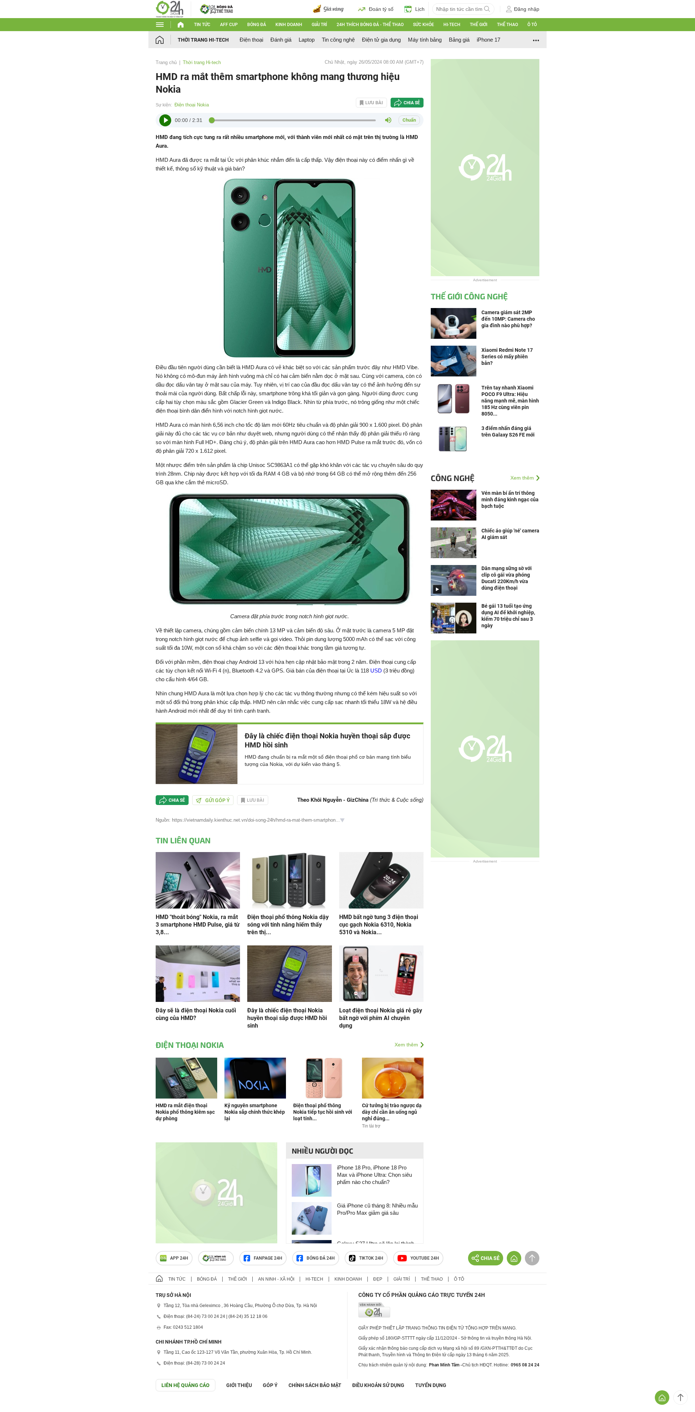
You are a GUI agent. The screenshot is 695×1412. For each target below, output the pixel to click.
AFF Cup (229, 24)
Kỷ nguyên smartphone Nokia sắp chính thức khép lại (254, 1112)
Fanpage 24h (268, 1258)
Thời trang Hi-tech (203, 40)
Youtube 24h (424, 1258)
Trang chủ (166, 62)
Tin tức (202, 24)
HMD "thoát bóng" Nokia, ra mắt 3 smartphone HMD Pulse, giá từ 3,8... (198, 925)
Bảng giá (459, 40)
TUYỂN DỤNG (430, 1385)
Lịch (420, 9)
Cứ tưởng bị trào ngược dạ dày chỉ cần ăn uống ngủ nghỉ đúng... (392, 1112)
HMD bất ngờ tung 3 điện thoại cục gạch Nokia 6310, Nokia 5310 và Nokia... (378, 925)
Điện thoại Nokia (191, 105)
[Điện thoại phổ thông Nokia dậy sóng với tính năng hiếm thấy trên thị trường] (289, 880)
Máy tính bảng (425, 40)
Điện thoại (251, 40)
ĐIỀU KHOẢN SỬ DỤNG (378, 1385)
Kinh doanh (288, 24)
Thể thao (507, 24)
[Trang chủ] (167, 40)
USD (376, 670)
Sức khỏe (423, 24)
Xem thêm (406, 1045)
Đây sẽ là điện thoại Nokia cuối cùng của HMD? (196, 1014)
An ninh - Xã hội (276, 1279)
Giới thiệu (239, 1385)
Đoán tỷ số (381, 9)
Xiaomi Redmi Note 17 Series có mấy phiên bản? (507, 356)
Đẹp (377, 1279)
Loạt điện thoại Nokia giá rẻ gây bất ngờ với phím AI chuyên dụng (380, 1018)
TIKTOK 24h (371, 1258)
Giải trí (319, 24)
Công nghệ (453, 477)
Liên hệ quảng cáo (185, 1385)
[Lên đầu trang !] (680, 1397)
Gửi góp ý (217, 800)
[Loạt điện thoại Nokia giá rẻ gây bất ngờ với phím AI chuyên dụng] (381, 973)
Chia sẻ (412, 102)
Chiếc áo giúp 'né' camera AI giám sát (510, 534)
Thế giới (478, 24)
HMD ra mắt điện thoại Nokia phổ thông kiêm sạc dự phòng (185, 1112)
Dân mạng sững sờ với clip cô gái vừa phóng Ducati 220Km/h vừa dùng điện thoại (506, 578)
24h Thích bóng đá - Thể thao (370, 24)
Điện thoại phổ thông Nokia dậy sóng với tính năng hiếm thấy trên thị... (288, 925)
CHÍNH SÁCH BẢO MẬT (314, 1385)
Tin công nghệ (338, 40)
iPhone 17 (488, 40)
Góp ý (270, 1385)
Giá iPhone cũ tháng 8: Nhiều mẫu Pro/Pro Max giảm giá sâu (377, 1209)
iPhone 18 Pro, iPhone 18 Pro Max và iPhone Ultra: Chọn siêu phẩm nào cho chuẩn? (374, 1174)
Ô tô (532, 24)
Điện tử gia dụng (381, 40)
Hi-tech (451, 24)
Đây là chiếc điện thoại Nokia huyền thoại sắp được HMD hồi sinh (327, 740)
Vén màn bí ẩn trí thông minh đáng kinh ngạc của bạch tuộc (510, 499)
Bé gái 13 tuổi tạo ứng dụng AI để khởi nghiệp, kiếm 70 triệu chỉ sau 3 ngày (508, 615)
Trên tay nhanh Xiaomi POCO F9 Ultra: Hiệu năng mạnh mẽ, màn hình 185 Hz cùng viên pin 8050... (510, 401)
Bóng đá (256, 24)
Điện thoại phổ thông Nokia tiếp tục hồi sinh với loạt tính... (322, 1112)
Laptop (307, 40)
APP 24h (179, 1258)
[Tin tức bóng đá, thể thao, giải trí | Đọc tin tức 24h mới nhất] (170, 8)
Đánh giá (280, 40)
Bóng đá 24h (321, 1258)
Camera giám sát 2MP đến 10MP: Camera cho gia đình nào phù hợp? (508, 318)
